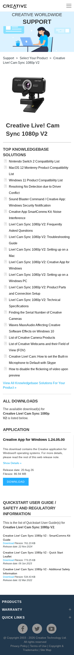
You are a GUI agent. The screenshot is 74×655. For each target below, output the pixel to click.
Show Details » (12, 463)
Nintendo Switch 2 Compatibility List (34, 161)
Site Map (45, 649)
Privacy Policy (19, 646)
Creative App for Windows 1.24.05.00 (34, 440)
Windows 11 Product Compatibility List (36, 180)
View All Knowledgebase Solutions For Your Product (34, 385)
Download (16, 481)
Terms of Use (38, 646)
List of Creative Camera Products (32, 337)
